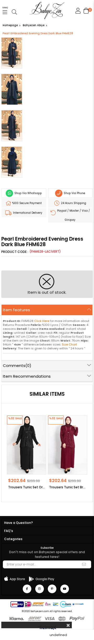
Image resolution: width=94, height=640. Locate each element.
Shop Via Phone (74, 193)
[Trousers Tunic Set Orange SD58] (26, 445)
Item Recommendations (27, 376)
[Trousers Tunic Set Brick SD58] (67, 445)
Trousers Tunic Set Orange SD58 (26, 487)
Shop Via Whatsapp (28, 193)
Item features (16, 310)
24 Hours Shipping (73, 203)
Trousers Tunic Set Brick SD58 (67, 487)
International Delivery (27, 213)
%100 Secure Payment (26, 203)
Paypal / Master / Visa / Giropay (73, 215)
